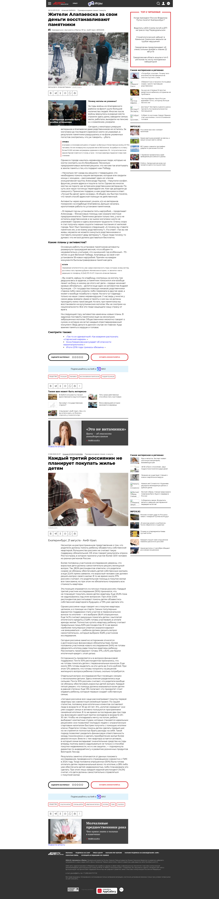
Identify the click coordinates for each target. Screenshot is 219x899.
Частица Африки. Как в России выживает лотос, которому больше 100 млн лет (155, 101)
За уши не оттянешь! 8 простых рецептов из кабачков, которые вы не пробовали (156, 92)
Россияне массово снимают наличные (151, 130)
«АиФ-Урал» (77, 87)
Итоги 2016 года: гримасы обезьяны (85, 347)
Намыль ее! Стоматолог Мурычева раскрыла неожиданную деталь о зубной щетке (154, 486)
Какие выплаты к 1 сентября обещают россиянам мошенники (155, 549)
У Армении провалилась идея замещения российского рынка (152, 156)
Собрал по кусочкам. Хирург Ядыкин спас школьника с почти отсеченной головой (156, 117)
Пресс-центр (98, 853)
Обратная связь (72, 855)
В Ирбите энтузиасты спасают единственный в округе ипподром (72, 396)
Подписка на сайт (83, 853)
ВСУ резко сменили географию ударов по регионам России (152, 147)
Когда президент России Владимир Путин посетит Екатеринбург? (150, 19)
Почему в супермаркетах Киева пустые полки (152, 532)
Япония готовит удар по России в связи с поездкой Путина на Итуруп (154, 515)
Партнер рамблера (87, 889)
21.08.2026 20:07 (54, 454)
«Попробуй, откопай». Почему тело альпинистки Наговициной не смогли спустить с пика (155, 75)
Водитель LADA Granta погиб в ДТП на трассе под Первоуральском (150, 29)
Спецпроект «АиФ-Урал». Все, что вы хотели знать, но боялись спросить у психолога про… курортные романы (67, 414)
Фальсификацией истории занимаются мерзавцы (109, 404)
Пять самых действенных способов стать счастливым (110, 396)
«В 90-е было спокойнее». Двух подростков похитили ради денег (154, 468)
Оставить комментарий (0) (109, 357)
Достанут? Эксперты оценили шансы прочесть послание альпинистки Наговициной (156, 109)
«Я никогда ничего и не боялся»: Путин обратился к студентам (153, 524)
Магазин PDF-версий (114, 853)
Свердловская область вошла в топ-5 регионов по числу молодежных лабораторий (150, 59)
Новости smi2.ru (56, 446)
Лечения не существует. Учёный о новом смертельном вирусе (154, 476)
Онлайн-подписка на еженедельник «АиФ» (142, 853)
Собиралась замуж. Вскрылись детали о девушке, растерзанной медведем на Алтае (154, 502)
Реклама (69, 853)
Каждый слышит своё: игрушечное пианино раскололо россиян (154, 541)
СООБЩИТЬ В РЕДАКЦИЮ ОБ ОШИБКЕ (95, 855)
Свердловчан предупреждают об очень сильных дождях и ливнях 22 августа (150, 49)
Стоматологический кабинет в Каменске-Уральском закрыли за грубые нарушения (150, 39)
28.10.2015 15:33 (54, 10)
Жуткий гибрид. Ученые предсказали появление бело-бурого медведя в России (156, 494)
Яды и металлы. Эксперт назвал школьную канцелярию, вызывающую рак (153, 460)
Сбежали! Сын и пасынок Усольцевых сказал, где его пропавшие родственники (156, 84)
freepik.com (52, 528)
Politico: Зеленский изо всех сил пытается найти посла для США (153, 164)
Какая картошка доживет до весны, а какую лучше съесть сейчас (155, 139)
